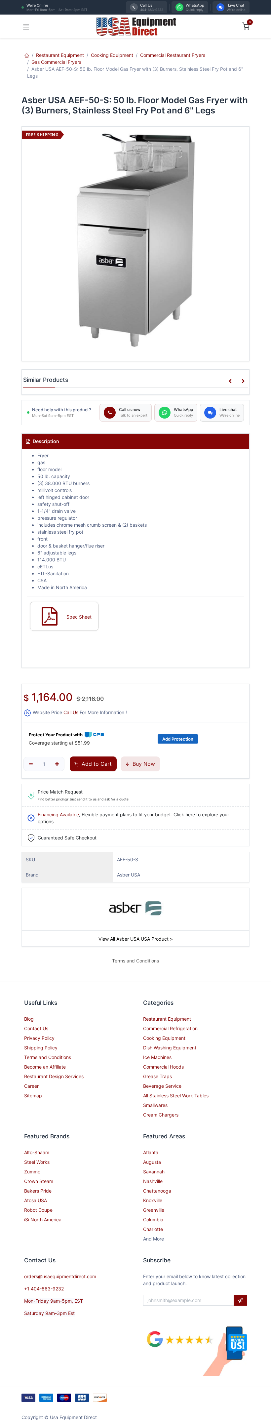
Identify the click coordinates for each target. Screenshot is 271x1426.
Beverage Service (162, 1086)
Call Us (70, 712)
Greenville (153, 1210)
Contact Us (36, 1028)
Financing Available (58, 814)
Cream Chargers (160, 1115)
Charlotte (153, 1229)
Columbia (153, 1219)
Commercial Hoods (163, 1067)
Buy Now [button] (143, 763)
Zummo (32, 1171)
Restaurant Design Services (54, 1076)
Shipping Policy (41, 1047)
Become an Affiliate (45, 1067)
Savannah (154, 1171)
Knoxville (152, 1200)
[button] (230, 381)
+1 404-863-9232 (44, 1288)
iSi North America (42, 1219)
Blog (29, 1019)
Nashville (153, 1181)
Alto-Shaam (36, 1152)
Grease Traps (157, 1076)
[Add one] (57, 764)
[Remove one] (31, 764)
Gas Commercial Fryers (56, 62)
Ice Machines (157, 1057)
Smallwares (155, 1105)
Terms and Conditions (47, 1057)
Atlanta (150, 1152)
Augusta (152, 1162)
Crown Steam (38, 1181)
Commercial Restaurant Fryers (172, 55)
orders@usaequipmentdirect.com (60, 1276)
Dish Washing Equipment (169, 1047)
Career (31, 1086)
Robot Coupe (38, 1210)
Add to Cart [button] (96, 763)
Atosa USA (35, 1200)
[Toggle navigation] (26, 26)
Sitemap (33, 1095)
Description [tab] (45, 441)
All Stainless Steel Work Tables (176, 1095)
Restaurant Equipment (60, 55)
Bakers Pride (38, 1191)
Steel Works (37, 1162)
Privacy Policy (39, 1038)
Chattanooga (157, 1191)
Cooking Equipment (112, 55)
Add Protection (177, 739)
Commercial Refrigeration (170, 1028)
